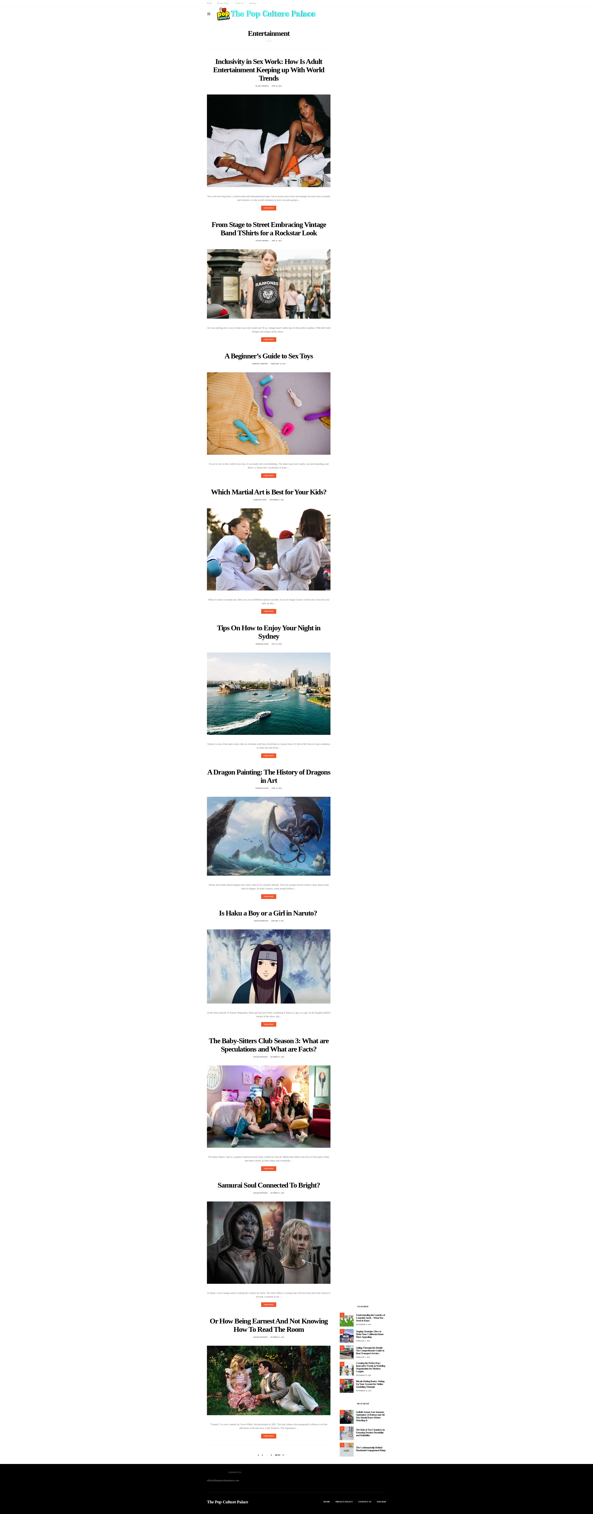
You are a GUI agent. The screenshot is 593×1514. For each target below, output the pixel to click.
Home (209, 3)
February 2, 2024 (363, 1341)
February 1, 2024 (363, 1357)
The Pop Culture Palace (227, 1502)
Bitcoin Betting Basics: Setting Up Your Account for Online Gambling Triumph (370, 1384)
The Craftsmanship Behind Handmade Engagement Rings (371, 1449)
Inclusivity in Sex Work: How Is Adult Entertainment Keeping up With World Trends (268, 69)
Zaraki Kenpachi (261, 921)
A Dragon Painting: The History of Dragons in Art (268, 776)
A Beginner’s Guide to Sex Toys (269, 356)
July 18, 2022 (277, 644)
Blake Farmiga (262, 86)
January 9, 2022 (277, 921)
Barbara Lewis (259, 500)
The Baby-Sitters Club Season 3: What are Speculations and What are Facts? (268, 1045)
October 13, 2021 (277, 1193)
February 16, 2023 (278, 364)
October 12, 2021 (277, 1337)
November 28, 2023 (363, 1391)
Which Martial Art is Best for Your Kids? (268, 492)
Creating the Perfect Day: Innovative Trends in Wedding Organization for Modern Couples (370, 1367)
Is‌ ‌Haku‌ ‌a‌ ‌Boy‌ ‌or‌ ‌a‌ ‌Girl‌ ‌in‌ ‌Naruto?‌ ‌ (268, 913)
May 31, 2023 (277, 240)
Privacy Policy (223, 3)
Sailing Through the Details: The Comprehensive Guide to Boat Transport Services (370, 1350)
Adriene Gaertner (260, 364)
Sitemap (252, 3)
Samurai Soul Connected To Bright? (269, 1185)
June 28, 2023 (277, 86)
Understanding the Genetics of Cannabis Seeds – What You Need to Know (370, 1318)
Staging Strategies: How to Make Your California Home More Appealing (369, 1334)
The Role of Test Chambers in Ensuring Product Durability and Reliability (370, 1432)
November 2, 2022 (276, 500)
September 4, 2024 (363, 1324)
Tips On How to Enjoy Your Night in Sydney (268, 632)
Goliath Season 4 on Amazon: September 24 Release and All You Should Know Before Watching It (370, 1416)
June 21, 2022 (277, 788)
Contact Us (239, 3)
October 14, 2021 (277, 1057)
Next (278, 1455)
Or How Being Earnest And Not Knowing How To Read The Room (269, 1325)
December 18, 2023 (363, 1375)
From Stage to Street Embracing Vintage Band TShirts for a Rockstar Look (269, 228)
